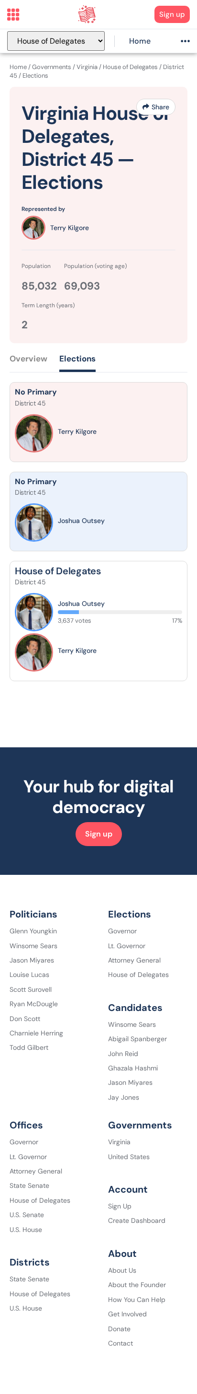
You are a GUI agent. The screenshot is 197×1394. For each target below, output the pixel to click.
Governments (51, 67)
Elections (77, 358)
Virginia (87, 67)
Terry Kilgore (69, 227)
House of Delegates (130, 67)
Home (140, 41)
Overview (28, 358)
